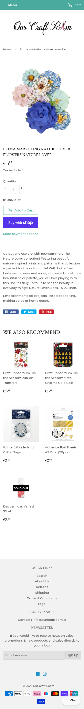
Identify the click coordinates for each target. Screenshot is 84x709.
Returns (42, 587)
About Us (42, 581)
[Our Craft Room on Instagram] (45, 674)
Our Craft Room (43, 685)
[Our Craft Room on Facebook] (37, 674)
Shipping (42, 593)
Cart (77, 5)
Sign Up (72, 655)
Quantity (9, 181)
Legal (42, 604)
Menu (12, 5)
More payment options (20, 234)
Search (42, 576)
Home (7, 49)
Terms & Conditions (42, 598)
